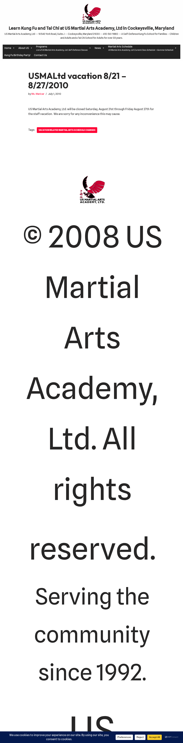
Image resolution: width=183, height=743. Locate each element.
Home (7, 48)
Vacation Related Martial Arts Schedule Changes (67, 130)
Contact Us (40, 55)
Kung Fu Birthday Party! (17, 55)
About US (23, 48)
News (98, 48)
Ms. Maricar (37, 93)
